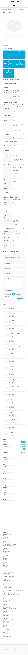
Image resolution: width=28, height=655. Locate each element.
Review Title (8, 273)
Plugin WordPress (7, 586)
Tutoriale (5, 626)
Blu (4, 455)
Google (5, 478)
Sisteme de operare (7, 607)
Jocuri (4, 577)
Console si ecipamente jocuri (9, 554)
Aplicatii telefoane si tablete (9, 544)
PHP (4, 583)
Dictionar (5, 558)
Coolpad (5, 499)
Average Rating (8, 294)
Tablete (13, 444)
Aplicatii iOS (5, 541)
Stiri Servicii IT (6, 618)
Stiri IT (4, 612)
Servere (5, 604)
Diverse (5, 562)
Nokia (4, 473)
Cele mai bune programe (8, 549)
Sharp (4, 489)
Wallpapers (5, 635)
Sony (4, 466)
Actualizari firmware (7, 534)
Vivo (4, 464)
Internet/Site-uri (6, 573)
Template (5, 625)
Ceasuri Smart (13, 446)
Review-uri (5, 598)
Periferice (5, 582)
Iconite (4, 570)
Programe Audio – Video (8, 589)
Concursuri (5, 552)
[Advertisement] (14, 516)
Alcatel (5, 487)
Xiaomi (4, 462)
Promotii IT (5, 596)
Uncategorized (6, 629)
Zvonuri (13, 448)
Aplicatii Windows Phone (8, 545)
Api (4, 538)
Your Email (7, 268)
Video (4, 632)
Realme (5, 492)
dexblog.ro (15, 2)
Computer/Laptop (7, 551)
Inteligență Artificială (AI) (8, 572)
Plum (4, 494)
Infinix (4, 497)
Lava (4, 483)
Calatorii (5, 548)
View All (23, 452)
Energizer (5, 457)
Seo (4, 602)
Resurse (5, 597)
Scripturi (5, 601)
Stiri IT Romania (6, 614)
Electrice (5, 563)
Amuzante (5, 537)
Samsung (5, 459)
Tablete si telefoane (7, 621)
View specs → (12, 309)
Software (5, 610)
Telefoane (10, 46)
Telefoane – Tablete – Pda (9, 624)
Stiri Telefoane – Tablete (8, 619)
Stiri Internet (6, 611)
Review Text (8, 278)
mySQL (4, 579)
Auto (4, 547)
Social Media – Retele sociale (9, 608)
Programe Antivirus (7, 587)
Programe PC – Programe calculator (11, 594)
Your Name (7, 263)
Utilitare (5, 630)
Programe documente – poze (9, 591)
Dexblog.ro (5, 556)
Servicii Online (6, 605)
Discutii (4, 561)
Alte (4, 535)
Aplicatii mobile (6, 542)
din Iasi (4, 559)
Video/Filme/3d (6, 633)
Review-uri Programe (8, 600)
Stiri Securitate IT (7, 616)
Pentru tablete (6, 580)
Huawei (5, 471)
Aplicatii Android (6, 540)
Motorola (5, 469)
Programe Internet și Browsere (10, 593)
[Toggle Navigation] (14, 5)
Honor (4, 485)
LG (9, 304)
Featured (5, 566)
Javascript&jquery (7, 575)
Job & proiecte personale (9, 576)
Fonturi (4, 569)
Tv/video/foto (6, 628)
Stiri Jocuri (5, 615)
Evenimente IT (6, 565)
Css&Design (6, 555)
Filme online (6, 568)
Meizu (4, 476)
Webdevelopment (7, 636)
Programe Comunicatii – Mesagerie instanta (13, 590)
